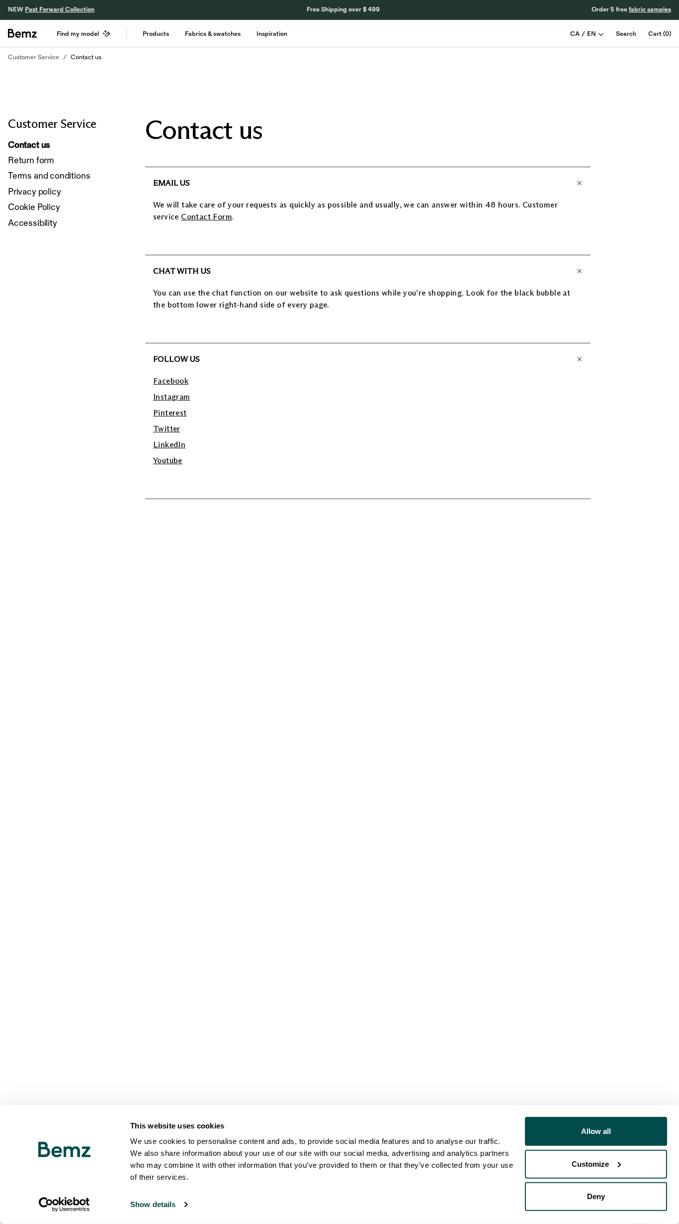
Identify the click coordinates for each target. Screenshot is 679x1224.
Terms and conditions (49, 176)
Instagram (171, 397)
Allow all (596, 1131)
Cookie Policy (34, 207)
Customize (590, 1163)
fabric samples (650, 9)
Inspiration (271, 34)
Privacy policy (34, 192)
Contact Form (206, 216)
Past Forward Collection (59, 9)
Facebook (170, 381)
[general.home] (22, 33)
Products (156, 34)
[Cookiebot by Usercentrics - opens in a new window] (64, 1204)
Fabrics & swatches (213, 34)
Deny (596, 1196)
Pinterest (170, 412)
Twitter (166, 428)
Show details (152, 1204)
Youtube (167, 460)
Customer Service (33, 57)
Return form (31, 160)
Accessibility (32, 223)
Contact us (86, 57)
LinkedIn (169, 444)
